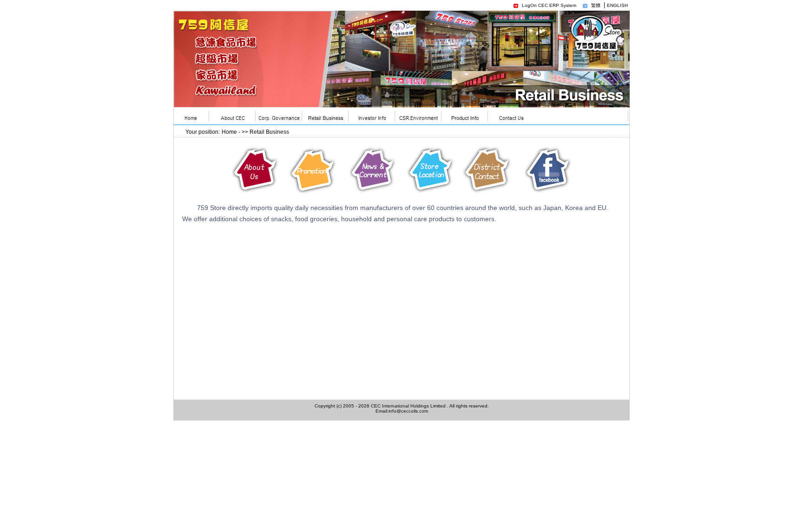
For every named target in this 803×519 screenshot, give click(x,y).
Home (229, 132)
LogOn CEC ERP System (549, 5)
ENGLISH (617, 5)
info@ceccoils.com (408, 411)
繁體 (595, 5)
